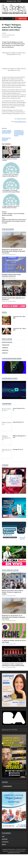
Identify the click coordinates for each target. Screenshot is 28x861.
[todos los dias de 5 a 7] (7, 426)
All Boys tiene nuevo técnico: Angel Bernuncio (6, 139)
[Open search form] (13, 18)
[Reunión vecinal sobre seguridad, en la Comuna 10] (14, 288)
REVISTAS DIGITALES (7, 342)
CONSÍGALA (5, 347)
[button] (2, 18)
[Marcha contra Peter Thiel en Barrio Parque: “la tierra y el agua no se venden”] (14, 581)
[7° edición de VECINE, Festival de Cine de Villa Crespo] (14, 631)
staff (3, 836)
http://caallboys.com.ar (20, 121)
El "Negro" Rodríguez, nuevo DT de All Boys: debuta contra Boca (6, 132)
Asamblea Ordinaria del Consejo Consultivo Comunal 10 (11, 275)
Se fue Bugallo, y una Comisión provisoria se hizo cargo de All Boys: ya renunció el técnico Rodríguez (19, 133)
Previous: (13, 213)
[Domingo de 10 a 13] (7, 453)
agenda (4, 844)
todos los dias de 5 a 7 (18, 422)
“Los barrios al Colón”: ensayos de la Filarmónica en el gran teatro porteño (13, 664)
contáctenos (5, 842)
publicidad (4, 839)
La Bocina (4, 33)
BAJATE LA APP (22, 18)
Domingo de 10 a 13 (18, 449)
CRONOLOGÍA (5, 345)
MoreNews (10, 852)
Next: (14, 220)
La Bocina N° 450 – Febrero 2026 (17, 329)
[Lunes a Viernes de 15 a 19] (7, 412)
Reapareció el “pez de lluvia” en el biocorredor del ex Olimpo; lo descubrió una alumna (13, 251)
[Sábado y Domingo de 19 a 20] (7, 440)
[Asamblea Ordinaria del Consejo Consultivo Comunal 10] (14, 265)
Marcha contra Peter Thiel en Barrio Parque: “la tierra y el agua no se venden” (12, 592)
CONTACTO (5, 353)
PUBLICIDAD (5, 350)
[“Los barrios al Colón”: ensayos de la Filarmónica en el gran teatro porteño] (14, 654)
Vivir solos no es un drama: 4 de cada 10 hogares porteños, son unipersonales (14, 480)
